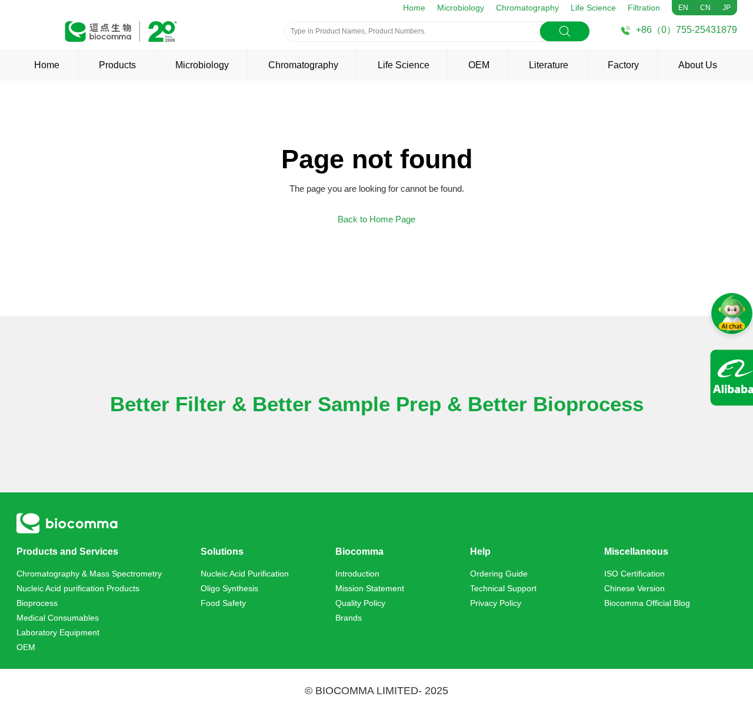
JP (726, 8)
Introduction (357, 573)
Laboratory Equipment (57, 632)
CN (705, 8)
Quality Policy (360, 603)
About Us (697, 65)
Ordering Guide (499, 573)
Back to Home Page (376, 219)
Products (117, 65)
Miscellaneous (636, 552)
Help (480, 552)
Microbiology (460, 7)
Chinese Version (634, 588)
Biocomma (359, 552)
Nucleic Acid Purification (245, 573)
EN (683, 8)
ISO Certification (634, 573)
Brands (348, 617)
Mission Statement (369, 588)
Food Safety (223, 603)
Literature (548, 65)
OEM (478, 65)
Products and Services (67, 552)
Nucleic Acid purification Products (77, 588)
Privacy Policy (495, 603)
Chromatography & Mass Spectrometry (89, 573)
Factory (623, 65)
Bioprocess (37, 603)
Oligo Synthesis (229, 588)
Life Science (593, 7)
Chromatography (527, 7)
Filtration (644, 7)
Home (414, 7)
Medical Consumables (57, 617)
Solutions (222, 552)
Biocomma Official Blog (647, 603)
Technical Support (503, 588)
